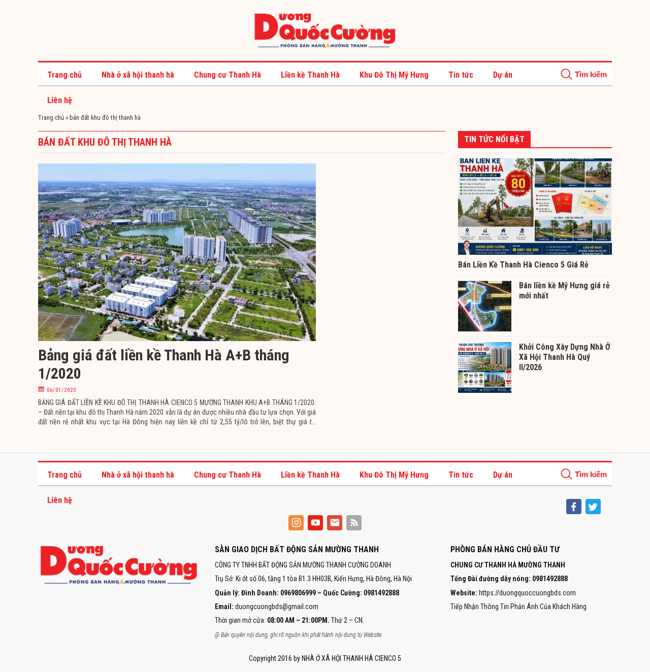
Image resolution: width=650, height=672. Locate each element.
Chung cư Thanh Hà (227, 75)
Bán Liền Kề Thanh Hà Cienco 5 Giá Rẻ (523, 265)
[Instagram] (296, 522)
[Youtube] (315, 522)
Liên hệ (59, 100)
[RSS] (354, 522)
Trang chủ (64, 75)
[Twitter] (593, 506)
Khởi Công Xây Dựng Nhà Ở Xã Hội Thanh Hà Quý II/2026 (564, 357)
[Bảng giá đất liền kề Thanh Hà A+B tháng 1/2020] (177, 252)
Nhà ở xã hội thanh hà (138, 75)
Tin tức (460, 75)
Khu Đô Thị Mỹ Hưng (394, 75)
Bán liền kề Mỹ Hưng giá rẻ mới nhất (564, 290)
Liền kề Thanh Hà (310, 75)
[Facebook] (573, 506)
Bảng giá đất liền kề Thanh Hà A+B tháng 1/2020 (163, 364)
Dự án (502, 75)
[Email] (334, 522)
